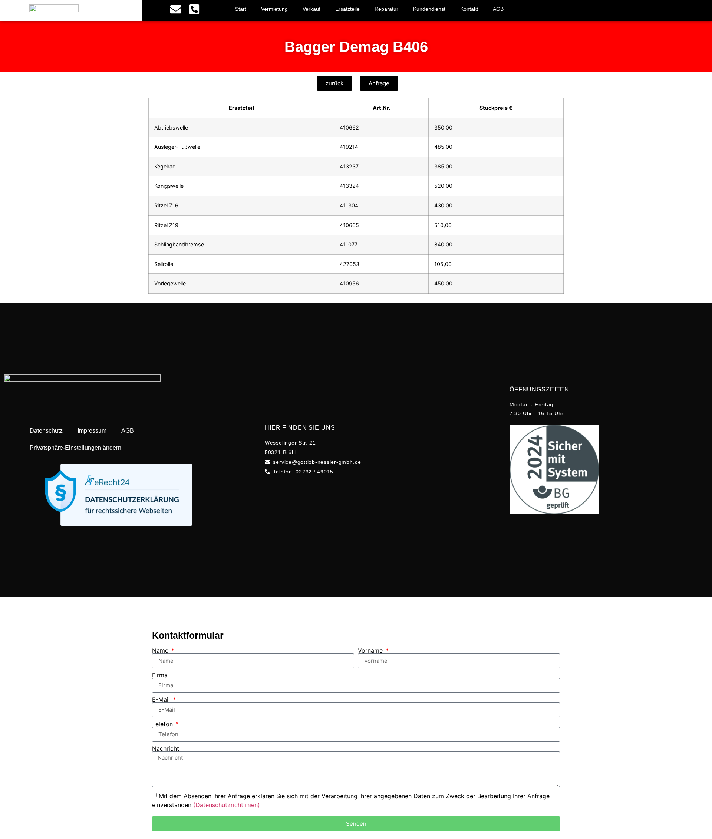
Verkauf (311, 9)
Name (161, 650)
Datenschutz (46, 430)
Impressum (92, 430)
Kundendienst (429, 9)
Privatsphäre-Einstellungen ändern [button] (75, 448)
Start (240, 9)
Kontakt (469, 9)
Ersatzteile (347, 9)
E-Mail (162, 699)
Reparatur (386, 9)
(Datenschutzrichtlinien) (226, 804)
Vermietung (274, 9)
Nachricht (165, 748)
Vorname (371, 650)
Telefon (163, 724)
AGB (498, 9)
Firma (160, 675)
